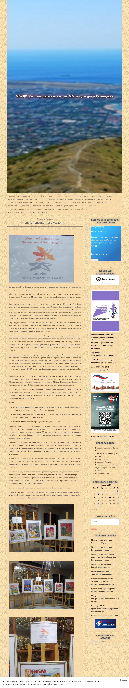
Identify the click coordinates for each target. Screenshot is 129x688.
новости (59, 196)
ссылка (69, 488)
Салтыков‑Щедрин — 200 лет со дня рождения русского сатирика (106, 468)
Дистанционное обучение (74, 206)
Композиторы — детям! (52, 206)
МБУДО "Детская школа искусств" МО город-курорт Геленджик (64, 96)
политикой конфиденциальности (55, 684)
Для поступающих (104, 199)
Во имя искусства (102, 473)
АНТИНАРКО (91, 206)
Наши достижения (15, 199)
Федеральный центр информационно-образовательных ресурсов (105, 598)
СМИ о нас (69, 196)
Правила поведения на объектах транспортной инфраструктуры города (38, 209)
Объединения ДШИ (82, 196)
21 (110, 500)
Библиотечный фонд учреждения (81, 199)
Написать (95, 260)
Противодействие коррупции (20, 202)
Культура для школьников (55, 199)
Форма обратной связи (79, 209)
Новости (49, 219)
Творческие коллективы (102, 196)
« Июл (94, 510)
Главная (11, 196)
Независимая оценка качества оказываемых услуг (91, 202)
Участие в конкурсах (34, 199)
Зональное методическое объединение (24, 206)
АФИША (44, 212)
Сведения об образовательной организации (35, 196)
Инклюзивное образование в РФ (104, 616)
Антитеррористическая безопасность (24, 212)
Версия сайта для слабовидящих (107, 281)
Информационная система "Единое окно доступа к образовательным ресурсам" (103, 581)
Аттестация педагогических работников (51, 202)
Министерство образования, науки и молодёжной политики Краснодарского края (103, 557)
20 (106, 500)
